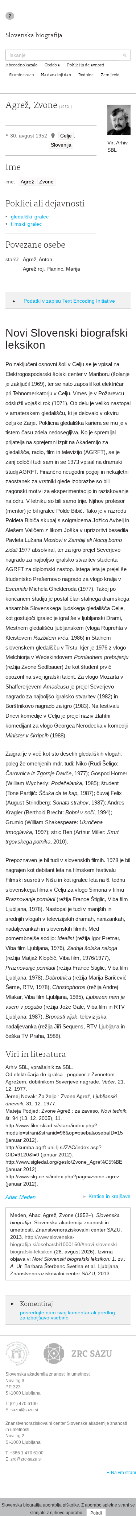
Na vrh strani (123, 1472)
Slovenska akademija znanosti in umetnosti (48, 1374)
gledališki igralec (30, 217)
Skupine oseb (21, 75)
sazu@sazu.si (24, 1409)
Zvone (46, 182)
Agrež (27, 182)
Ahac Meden (20, 1197)
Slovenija (61, 145)
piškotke (71, 1505)
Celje (66, 136)
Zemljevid (110, 75)
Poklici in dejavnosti (85, 65)
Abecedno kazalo (21, 65)
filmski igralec (26, 224)
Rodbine (86, 75)
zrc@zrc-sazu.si (26, 1459)
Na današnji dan (56, 75)
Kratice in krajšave (109, 1196)
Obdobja (52, 65)
